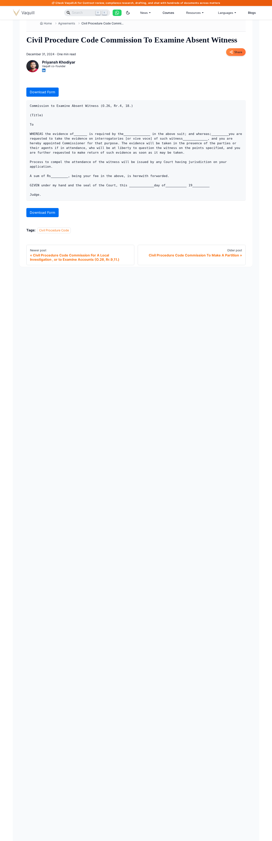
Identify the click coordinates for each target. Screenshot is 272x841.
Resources (193, 12)
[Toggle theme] (128, 13)
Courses (168, 12)
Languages (225, 12)
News (144, 12)
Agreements (66, 23)
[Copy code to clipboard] (240, 105)
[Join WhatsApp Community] (117, 13)
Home (48, 23)
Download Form (42, 92)
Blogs (252, 12)
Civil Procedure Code (54, 230)
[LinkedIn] (43, 70)
